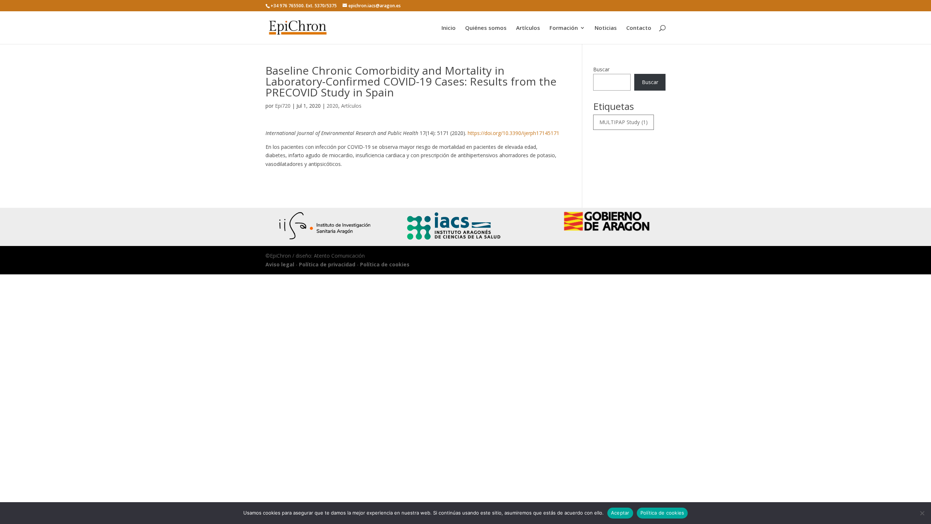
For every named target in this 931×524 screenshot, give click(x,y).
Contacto (638, 28)
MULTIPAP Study (623, 122)
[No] (922, 513)
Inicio (448, 28)
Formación (564, 28)
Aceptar (620, 513)
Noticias (606, 28)
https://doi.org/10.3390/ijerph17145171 (513, 133)
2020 (332, 105)
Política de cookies (384, 264)
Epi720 (283, 105)
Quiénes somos (486, 28)
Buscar (601, 69)
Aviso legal (279, 264)
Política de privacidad (327, 264)
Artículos (528, 28)
